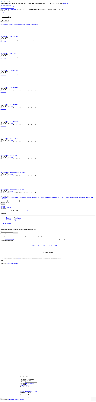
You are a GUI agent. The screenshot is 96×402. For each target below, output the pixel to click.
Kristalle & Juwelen (77, 197)
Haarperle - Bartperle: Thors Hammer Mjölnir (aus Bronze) (13, 172)
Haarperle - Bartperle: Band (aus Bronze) (9, 36)
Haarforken (15, 197)
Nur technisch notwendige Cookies (8, 6)
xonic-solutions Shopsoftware (13, 263)
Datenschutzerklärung (9, 239)
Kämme (71, 197)
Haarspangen (22, 197)
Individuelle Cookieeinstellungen (7, 8)
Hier (19, 258)
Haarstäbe (10, 197)
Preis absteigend (17, 24)
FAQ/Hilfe (17, 219)
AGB (7, 217)
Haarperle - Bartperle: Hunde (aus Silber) (9, 87)
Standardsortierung (4, 21)
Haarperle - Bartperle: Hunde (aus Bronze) (9, 70)
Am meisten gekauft (24, 24)
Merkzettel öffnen (12, 399)
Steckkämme (60, 197)
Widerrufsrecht (9, 218)
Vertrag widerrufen (7, 223)
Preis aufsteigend (9, 24)
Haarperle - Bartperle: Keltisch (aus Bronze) (10, 104)
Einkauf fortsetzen (4, 399)
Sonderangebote (27, 391)
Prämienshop (29, 210)
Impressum (8, 220)
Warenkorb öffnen (20, 399)
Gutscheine (3, 198)
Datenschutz (8, 219)
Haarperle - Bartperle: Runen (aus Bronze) (9, 138)
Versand (11, 38)
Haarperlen (54, 197)
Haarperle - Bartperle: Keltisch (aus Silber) (9, 121)
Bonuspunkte (18, 218)
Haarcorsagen (47, 197)
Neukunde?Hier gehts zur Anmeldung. (6, 207)
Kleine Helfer (85, 197)
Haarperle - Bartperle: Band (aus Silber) (9, 53)
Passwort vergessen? (10, 203)
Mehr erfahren (65, 3)
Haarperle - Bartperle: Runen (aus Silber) (9, 155)
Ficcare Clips (4, 197)
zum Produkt (3, 41)
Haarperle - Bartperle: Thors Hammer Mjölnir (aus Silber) (12, 189)
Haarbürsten (66, 197)
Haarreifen (28, 197)
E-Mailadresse (3, 231)
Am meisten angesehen (33, 24)
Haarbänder (34, 197)
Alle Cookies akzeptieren (6, 5)
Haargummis (41, 197)
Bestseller (22, 391)
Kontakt (17, 220)
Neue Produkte (34, 391)
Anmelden (3, 203)
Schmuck (90, 197)
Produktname (3, 24)
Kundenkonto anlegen (24, 385)
